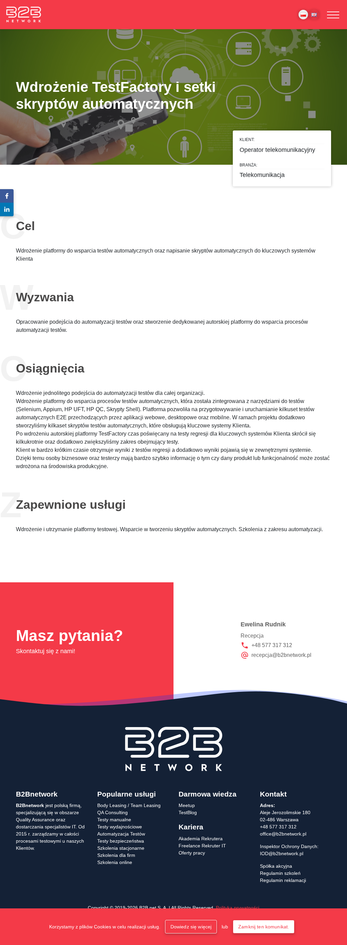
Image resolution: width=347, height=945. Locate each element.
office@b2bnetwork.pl (283, 834)
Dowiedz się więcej (191, 926)
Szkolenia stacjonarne (120, 848)
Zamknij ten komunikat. (263, 926)
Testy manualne (114, 819)
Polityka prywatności (237, 907)
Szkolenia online (114, 862)
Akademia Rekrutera (201, 838)
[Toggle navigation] (333, 14)
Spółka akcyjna (276, 866)
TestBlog (188, 812)
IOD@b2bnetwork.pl (281, 853)
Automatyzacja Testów (121, 834)
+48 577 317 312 (271, 645)
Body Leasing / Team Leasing (129, 805)
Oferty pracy (192, 853)
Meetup (187, 805)
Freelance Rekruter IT (202, 845)
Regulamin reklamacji (283, 880)
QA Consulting (112, 812)
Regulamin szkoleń (280, 873)
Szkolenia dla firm (116, 855)
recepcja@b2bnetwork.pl (281, 655)
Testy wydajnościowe (119, 826)
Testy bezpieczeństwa (120, 841)
